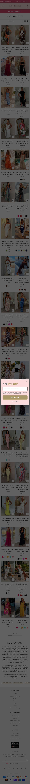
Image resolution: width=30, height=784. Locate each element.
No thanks (15, 401)
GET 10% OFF (15, 397)
